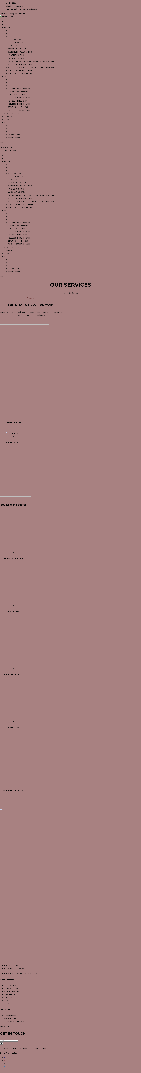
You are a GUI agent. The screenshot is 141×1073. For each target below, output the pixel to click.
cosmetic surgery (13, 558)
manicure (13, 727)
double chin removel (13, 505)
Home (65, 293)
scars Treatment (13, 674)
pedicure (13, 612)
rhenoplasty (13, 422)
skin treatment (13, 442)
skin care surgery (13, 790)
